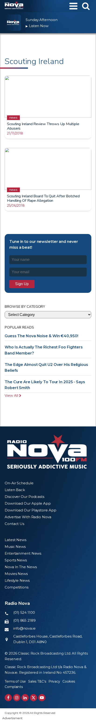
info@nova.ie (24, 628)
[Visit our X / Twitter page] (33, 697)
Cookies (68, 681)
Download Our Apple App (28, 503)
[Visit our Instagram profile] (16, 697)
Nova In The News (21, 567)
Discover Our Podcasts (24, 496)
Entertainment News (23, 553)
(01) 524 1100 (24, 612)
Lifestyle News (17, 580)
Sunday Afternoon (41, 20)
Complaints (14, 687)
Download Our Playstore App (30, 510)
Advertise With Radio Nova (28, 517)
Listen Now (37, 26)
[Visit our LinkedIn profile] (25, 697)
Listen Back (15, 490)
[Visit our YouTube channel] (41, 697)
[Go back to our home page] (47, 452)
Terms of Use (15, 681)
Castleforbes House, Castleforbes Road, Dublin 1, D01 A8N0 (47, 639)
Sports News (16, 560)
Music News (15, 546)
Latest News (15, 540)
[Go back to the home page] (14, 6)
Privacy (54, 681)
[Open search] (85, 6)
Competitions (16, 587)
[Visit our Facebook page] (8, 697)
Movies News (16, 573)
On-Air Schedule (19, 483)
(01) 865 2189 (24, 620)
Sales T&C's (37, 681)
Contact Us (14, 523)
